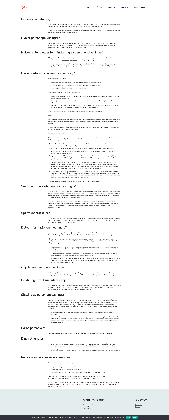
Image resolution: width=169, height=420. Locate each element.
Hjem (89, 7)
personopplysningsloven (69, 60)
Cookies (137, 407)
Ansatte (124, 7)
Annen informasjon (140, 7)
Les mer (135, 417)
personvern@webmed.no (94, 27)
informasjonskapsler (73, 128)
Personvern (138, 405)
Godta (128, 417)
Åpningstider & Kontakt (106, 7)
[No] (167, 417)
